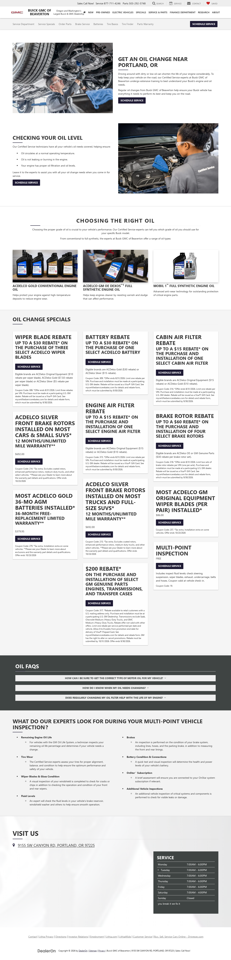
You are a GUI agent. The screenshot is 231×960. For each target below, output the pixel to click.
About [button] (216, 12)
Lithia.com (111, 936)
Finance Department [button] (182, 12)
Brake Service (82, 24)
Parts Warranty (145, 24)
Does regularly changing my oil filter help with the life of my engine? (114, 697)
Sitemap (93, 950)
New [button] (90, 12)
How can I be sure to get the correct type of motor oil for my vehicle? (114, 678)
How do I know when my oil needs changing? (114, 688)
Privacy (101, 950)
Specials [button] (141, 12)
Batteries (98, 24)
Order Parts (65, 24)
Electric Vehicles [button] (122, 12)
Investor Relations (78, 936)
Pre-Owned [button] (103, 12)
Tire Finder (127, 24)
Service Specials (46, 24)
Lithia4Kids (125, 936)
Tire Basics (112, 24)
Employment (97, 936)
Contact (32, 936)
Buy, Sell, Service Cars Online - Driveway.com (178, 936)
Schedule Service (203, 24)
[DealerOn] (47, 950)
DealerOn (83, 950)
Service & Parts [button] (158, 12)
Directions (60, 936)
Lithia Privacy (46, 936)
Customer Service (142, 936)
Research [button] (204, 12)
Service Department (23, 24)
